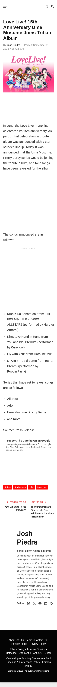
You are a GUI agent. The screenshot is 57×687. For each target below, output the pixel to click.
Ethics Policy (17, 649)
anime (8, 487)
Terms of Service (36, 649)
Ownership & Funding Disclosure (25, 658)
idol (31, 487)
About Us (14, 640)
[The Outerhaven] (27, 6)
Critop (48, 653)
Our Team (26, 640)
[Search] (52, 6)
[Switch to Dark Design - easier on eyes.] (47, 6)
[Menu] (5, 6)
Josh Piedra (13, 45)
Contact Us (40, 640)
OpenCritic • (26, 653)
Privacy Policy (19, 643)
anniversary (20, 487)
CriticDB (37, 653)
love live (41, 487)
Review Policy (38, 643)
